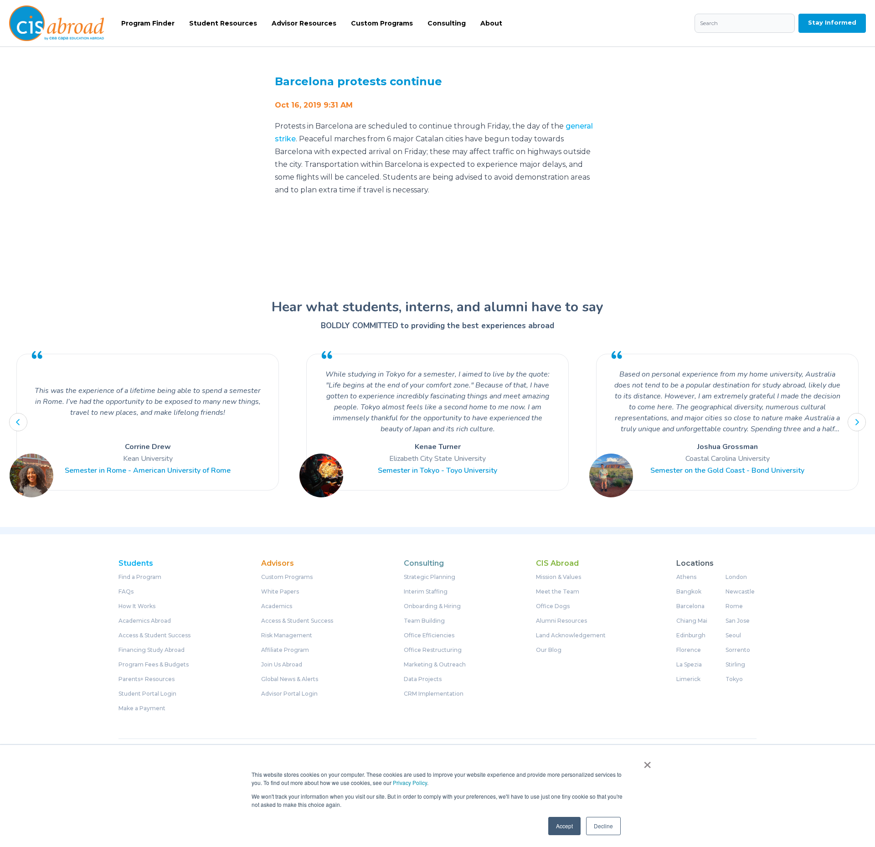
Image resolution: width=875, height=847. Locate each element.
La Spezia (689, 664)
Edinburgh (690, 635)
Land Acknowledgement (571, 635)
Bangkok (688, 591)
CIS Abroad (557, 563)
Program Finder (148, 23)
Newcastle (740, 591)
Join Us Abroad (281, 664)
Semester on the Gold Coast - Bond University (727, 470)
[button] (18, 422)
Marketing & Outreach (435, 664)
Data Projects (423, 679)
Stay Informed (832, 22)
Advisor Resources (304, 23)
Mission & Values (558, 577)
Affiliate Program (285, 650)
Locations (695, 563)
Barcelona (690, 606)
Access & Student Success (154, 635)
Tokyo (734, 679)
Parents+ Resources (146, 679)
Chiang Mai (691, 621)
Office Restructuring (433, 650)
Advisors (277, 563)
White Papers (280, 591)
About (491, 23)
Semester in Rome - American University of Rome (148, 470)
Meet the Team (557, 591)
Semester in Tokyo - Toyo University (437, 470)
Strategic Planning (429, 577)
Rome (734, 606)
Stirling (735, 664)
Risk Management (286, 635)
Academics (276, 606)
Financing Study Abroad (151, 650)
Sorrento (738, 650)
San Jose (738, 621)
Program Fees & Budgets (153, 664)
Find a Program (139, 577)
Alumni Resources (561, 621)
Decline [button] (603, 826)
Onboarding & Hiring (432, 606)
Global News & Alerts (289, 679)
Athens (686, 577)
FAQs (126, 591)
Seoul (733, 635)
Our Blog (548, 650)
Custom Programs (382, 23)
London (736, 577)
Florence (688, 650)
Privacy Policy (410, 782)
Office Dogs (553, 606)
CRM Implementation (433, 694)
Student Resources (223, 23)
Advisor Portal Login (289, 694)
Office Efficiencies (429, 635)
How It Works (136, 606)
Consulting (446, 23)
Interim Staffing (426, 591)
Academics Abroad (144, 621)
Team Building (424, 621)
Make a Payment (141, 708)
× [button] (647, 762)
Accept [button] (564, 826)
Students (135, 563)
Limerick (688, 679)
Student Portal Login (147, 694)
